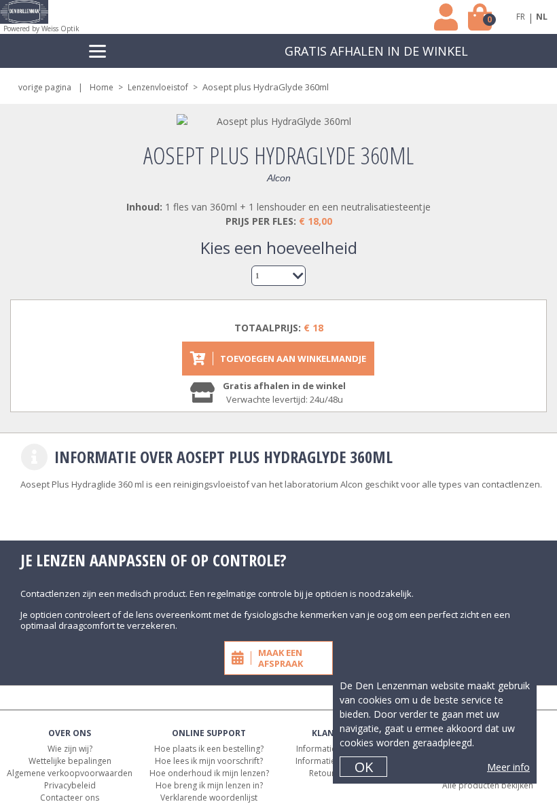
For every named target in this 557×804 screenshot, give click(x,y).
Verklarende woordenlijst (208, 797)
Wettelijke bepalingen (70, 761)
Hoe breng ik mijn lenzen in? (209, 785)
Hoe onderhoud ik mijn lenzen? (209, 773)
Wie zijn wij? (70, 748)
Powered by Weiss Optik (41, 28)
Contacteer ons (69, 797)
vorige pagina (44, 87)
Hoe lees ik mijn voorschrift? (209, 761)
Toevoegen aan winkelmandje (293, 358)
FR (520, 16)
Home (101, 87)
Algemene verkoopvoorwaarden (69, 773)
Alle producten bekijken (487, 785)
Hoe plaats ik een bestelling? (209, 748)
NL (541, 16)
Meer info (508, 767)
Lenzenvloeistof (158, 87)
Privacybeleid (70, 785)
